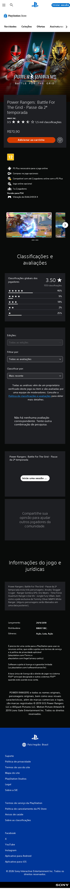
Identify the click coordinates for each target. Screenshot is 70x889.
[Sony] (62, 887)
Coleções (26, 26)
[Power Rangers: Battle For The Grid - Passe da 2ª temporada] (29, 225)
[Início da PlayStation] (35, 5)
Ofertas (41, 26)
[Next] (65, 225)
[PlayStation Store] (16, 15)
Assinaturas (56, 26)
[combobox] (35, 343)
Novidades (10, 26)
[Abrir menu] (4, 5)
